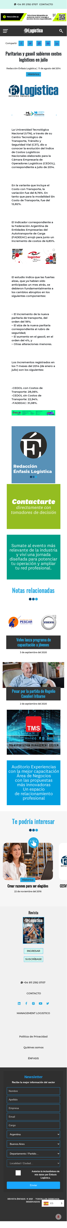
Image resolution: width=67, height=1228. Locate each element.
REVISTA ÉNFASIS (16, 1199)
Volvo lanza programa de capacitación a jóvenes (33, 642)
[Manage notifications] (58, 1217)
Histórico (28, 879)
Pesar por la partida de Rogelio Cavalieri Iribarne (33, 693)
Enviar (33, 1185)
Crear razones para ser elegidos (27, 885)
